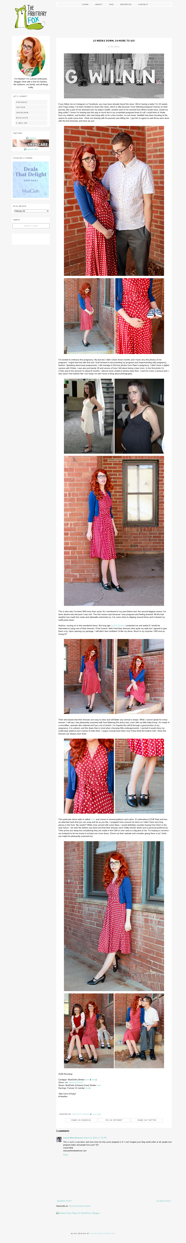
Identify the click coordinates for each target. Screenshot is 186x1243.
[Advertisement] (31, 238)
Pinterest (22, 102)
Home (85, 4)
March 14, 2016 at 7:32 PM (95, 1138)
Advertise (126, 4)
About (99, 4)
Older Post (164, 1201)
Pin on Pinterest (114, 1120)
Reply (65, 1155)
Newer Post (64, 1201)
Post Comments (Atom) (79, 1206)
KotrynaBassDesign (103, 1233)
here (87, 1079)
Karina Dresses (118, 625)
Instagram (22, 112)
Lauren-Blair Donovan (73, 1138)
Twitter (20, 107)
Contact (143, 4)
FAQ (111, 4)
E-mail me (21, 123)
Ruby (93, 819)
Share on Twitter (147, 1120)
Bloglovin (22, 118)
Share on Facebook (81, 1120)
